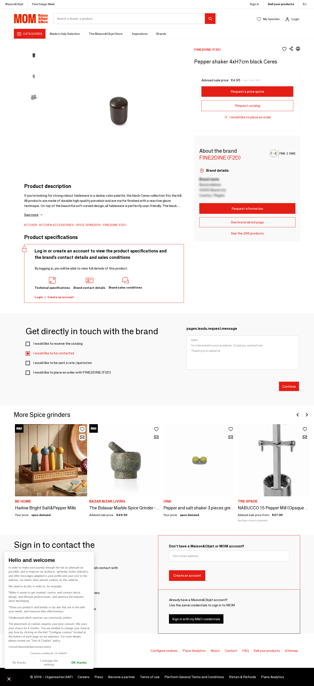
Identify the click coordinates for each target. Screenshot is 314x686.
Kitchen (30, 225)
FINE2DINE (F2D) (114, 225)
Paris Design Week (43, 4)
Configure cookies (164, 651)
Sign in (254, 4)
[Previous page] (298, 414)
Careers (84, 677)
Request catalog (247, 106)
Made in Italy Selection (65, 34)
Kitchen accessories (56, 225)
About (215, 651)
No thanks (19, 662)
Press (98, 677)
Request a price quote (247, 91)
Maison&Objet (14, 4)
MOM (31, 18)
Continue (289, 386)
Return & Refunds (242, 677)
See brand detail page (247, 222)
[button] (9, 679)
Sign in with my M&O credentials (196, 619)
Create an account (60, 297)
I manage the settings (49, 662)
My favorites (271, 19)
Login (295, 19)
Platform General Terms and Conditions (194, 677)
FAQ (245, 651)
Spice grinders (88, 225)
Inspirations (140, 34)
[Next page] (306, 414)
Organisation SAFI (59, 677)
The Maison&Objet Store (106, 34)
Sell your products (281, 4)
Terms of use (150, 677)
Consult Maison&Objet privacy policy (30, 646)
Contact (231, 651)
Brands (161, 34)
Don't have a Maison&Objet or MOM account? (206, 546)
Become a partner (121, 677)
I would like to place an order (250, 117)
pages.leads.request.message (211, 329)
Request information (247, 209)
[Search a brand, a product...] (210, 18)
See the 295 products (247, 233)
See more (31, 215)
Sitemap (291, 651)
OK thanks (79, 662)
